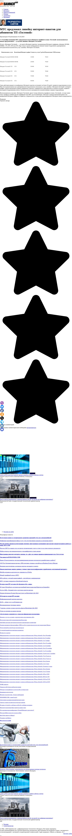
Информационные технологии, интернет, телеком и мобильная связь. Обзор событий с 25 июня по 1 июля (26, 666)
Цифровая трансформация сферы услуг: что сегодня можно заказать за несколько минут (26, 540)
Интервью (7, 17)
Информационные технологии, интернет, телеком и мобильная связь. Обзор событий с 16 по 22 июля (25, 661)
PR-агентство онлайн (5, 720)
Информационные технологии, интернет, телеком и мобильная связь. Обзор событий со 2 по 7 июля (24, 663)
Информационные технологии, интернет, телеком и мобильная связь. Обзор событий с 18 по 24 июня (25, 669)
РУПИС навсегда (4, 684)
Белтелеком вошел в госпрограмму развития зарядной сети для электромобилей (25, 537)
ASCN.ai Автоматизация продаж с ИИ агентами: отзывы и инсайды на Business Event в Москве (29, 563)
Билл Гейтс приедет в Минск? (7, 715)
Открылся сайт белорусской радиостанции (10, 687)
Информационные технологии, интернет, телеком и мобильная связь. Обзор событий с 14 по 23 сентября (26, 648)
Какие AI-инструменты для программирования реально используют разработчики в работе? (27, 560)
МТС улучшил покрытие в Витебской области (14, 581)
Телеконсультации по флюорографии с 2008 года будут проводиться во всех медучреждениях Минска (25, 625)
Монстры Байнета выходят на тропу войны (10, 712)
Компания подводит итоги (6, 692)
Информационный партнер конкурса (11, 599)
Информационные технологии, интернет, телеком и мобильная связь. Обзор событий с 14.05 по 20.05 (25, 682)
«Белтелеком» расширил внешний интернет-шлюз (12, 700)
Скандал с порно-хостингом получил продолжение (12, 702)
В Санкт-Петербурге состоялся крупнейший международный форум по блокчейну (25, 587)
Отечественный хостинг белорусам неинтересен (12, 627)
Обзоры (6, 14)
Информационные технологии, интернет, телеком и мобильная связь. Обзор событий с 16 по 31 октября (25, 643)
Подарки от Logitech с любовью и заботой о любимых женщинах (16, 705)
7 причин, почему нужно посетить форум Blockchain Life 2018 (18, 608)
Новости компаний (9, 12)
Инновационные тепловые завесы (10, 605)
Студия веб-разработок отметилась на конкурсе (12, 630)
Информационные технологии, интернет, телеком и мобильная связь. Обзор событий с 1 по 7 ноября (25, 640)
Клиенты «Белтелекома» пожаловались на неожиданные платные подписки (23, 769)
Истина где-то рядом (5, 632)
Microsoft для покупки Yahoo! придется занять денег (13, 707)
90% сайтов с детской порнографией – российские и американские (20, 578)
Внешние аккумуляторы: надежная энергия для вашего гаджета (19, 566)
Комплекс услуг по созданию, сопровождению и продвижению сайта (17, 617)
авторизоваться (31, 427)
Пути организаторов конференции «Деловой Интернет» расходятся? (17, 710)
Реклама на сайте (9, 532)
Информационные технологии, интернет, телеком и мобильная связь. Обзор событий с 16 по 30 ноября (25, 635)
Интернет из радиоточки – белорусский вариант (12, 694)
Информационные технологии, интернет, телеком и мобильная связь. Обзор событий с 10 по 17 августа (25, 658)
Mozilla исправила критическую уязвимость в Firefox (16, 572)
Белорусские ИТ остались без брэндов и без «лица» (16, 584)
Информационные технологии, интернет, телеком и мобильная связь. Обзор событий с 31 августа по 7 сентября (27, 653)
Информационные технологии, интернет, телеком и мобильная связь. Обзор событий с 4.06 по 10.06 (24, 674)
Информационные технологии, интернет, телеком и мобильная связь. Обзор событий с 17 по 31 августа (25, 656)
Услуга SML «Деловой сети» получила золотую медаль (16, 590)
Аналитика (7, 15)
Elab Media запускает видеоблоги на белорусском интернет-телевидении (18, 622)
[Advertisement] (36, 442)
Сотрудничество (8, 826)
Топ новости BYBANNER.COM (10, 557)
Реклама (6, 824)
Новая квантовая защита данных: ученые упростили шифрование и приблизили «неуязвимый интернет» (33, 569)
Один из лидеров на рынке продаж (10, 611)
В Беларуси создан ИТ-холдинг (9, 596)
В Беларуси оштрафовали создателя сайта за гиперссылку (14, 689)
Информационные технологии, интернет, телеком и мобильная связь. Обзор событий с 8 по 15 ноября (25, 638)
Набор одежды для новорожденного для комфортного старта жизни (20, 551)
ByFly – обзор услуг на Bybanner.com (11, 602)
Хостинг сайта (67, 833)
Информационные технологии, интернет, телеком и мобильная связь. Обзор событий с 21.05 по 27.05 (25, 679)
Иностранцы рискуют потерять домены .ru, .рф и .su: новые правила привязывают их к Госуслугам (32, 554)
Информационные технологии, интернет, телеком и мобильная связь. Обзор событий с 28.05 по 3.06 (24, 676)
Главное (6, 9)
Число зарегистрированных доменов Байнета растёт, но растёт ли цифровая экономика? (26, 499)
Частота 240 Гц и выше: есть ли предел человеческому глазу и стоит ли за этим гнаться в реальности (30, 548)
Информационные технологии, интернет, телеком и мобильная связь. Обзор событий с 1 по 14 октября (25, 645)
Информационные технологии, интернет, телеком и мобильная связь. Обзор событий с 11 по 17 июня (25, 671)
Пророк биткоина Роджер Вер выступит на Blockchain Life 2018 (19, 593)
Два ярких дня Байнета (5, 718)
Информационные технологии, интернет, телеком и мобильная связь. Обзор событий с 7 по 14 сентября (25, 651)
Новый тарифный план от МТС (9, 575)
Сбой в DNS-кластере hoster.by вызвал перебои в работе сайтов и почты (21, 475)
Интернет (6, 11)
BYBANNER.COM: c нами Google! (8, 697)
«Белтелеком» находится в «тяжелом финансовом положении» (20, 614)
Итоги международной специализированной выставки (13, 620)
